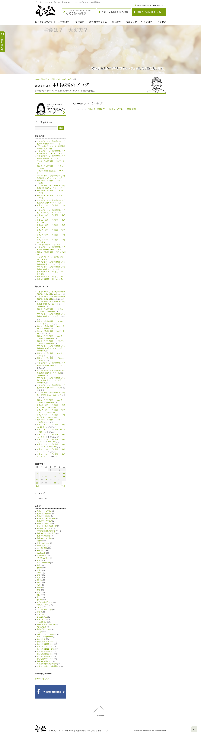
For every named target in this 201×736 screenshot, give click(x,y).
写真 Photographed (45, 637)
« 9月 (37, 486)
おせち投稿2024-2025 (45, 656)
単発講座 (116, 22)
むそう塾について (43, 22)
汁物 (38, 570)
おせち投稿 (41, 639)
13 (42, 476)
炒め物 (39, 587)
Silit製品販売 (41, 555)
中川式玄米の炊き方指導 (46, 531)
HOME (37, 79)
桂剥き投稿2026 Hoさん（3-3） (50, 277)
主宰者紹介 (63, 22)
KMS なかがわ (42, 558)
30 (55, 483)
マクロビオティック (44, 610)
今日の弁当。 (42, 622)
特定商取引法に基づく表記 (85, 731)
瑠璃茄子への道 (43, 605)
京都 (38, 560)
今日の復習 (41, 546)
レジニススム (42, 617)
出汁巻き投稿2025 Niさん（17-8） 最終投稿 (111, 109)
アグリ (39, 612)
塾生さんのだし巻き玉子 (46, 533)
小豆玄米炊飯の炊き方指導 (47, 664)
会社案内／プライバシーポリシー (61, 731)
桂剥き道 (40, 551)
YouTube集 (41, 553)
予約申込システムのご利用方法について (151, 5)
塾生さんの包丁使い (44, 538)
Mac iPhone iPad (43, 563)
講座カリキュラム (98, 22)
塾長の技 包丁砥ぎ (44, 521)
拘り (38, 595)
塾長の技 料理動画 (44, 523)
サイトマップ (103, 731)
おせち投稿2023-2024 (45, 654)
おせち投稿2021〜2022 (46, 649)
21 (46, 479)
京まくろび (41, 619)
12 (37, 476)
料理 (38, 565)
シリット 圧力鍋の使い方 (47, 526)
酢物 (38, 590)
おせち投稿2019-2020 (45, 644)
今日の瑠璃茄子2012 (44, 602)
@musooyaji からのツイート (45, 679)
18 (64, 476)
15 (51, 476)
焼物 (38, 575)
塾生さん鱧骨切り (43, 661)
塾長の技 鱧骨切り (44, 514)
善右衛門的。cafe (43, 629)
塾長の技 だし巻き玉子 (46, 519)
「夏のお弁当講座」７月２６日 (49, 245)
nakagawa (58, 294)
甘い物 (39, 600)
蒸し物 (39, 580)
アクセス (161, 22)
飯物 (38, 592)
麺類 (38, 583)
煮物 (38, 578)
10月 (69, 79)
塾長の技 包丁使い (44, 511)
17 (59, 476)
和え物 (39, 568)
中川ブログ (146, 22)
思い (38, 597)
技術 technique (43, 543)
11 (64, 473)
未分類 (39, 632)
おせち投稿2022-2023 (45, 651)
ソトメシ (40, 615)
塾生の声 (79, 22)
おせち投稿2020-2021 (45, 647)
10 (59, 473)
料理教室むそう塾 (43, 528)
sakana (40, 573)
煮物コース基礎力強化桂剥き (47, 666)
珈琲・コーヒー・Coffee (46, 634)
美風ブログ (131, 22)
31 (59, 483)
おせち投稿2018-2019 (45, 642)
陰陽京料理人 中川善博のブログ (50, 79)
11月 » (63, 486)
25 (64, 479)
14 (46, 476)
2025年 (64, 79)
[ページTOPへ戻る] (194, 729)
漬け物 (39, 541)
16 (55, 476)
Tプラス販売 (41, 627)
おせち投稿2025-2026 (45, 659)
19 (37, 479)
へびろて (40, 607)
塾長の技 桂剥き (43, 516)
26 (37, 483)
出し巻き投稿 (42, 548)
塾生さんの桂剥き (43, 536)
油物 (38, 585)
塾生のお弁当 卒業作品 (46, 624)
